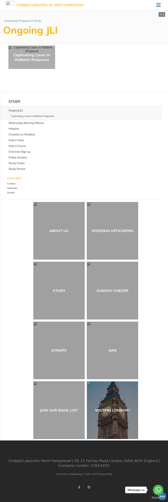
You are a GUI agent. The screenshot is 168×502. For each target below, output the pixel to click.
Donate (59, 350)
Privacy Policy (105, 474)
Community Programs (17, 20)
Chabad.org (75, 474)
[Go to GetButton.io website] (158, 497)
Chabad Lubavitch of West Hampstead (49, 5)
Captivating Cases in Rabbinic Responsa (32, 57)
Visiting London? (112, 410)
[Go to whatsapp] (158, 490)
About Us (58, 230)
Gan (112, 350)
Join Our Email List (59, 410)
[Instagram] (89, 487)
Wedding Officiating (112, 230)
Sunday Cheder (112, 290)
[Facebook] (79, 487)
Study (37, 20)
